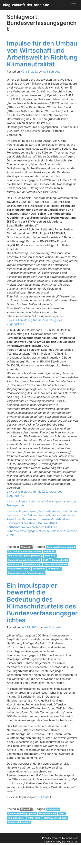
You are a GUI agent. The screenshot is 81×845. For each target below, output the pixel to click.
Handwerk (50, 555)
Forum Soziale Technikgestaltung (25, 555)
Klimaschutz (14, 564)
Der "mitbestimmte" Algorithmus (24, 551)
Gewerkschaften (47, 813)
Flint (55, 841)
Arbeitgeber (53, 809)
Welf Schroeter (52, 71)
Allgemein (26, 547)
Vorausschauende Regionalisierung (26, 573)
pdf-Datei (44, 797)
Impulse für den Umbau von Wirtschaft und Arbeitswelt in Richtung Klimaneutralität (42, 53)
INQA (45, 560)
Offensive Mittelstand (19, 568)
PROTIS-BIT (54, 568)
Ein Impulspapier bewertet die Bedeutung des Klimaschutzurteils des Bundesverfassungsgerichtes (42, 602)
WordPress (72, 838)
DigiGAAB (49, 551)
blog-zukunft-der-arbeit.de (26, 5)
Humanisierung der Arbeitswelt (24, 560)
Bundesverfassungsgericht (61, 547)
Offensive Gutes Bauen (55, 564)
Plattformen (39, 568)
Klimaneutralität (60, 560)
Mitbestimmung (32, 564)
